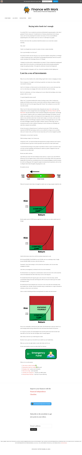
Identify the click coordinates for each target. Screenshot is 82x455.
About (29, 18)
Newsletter (23, 18)
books (50, 109)
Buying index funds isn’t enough (29, 367)
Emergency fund (26, 369)
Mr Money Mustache (52, 110)
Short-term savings (26, 370)
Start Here (8, 18)
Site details (64, 442)
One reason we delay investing (29, 365)
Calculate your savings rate (28, 372)
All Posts (15, 18)
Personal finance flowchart (28, 374)
